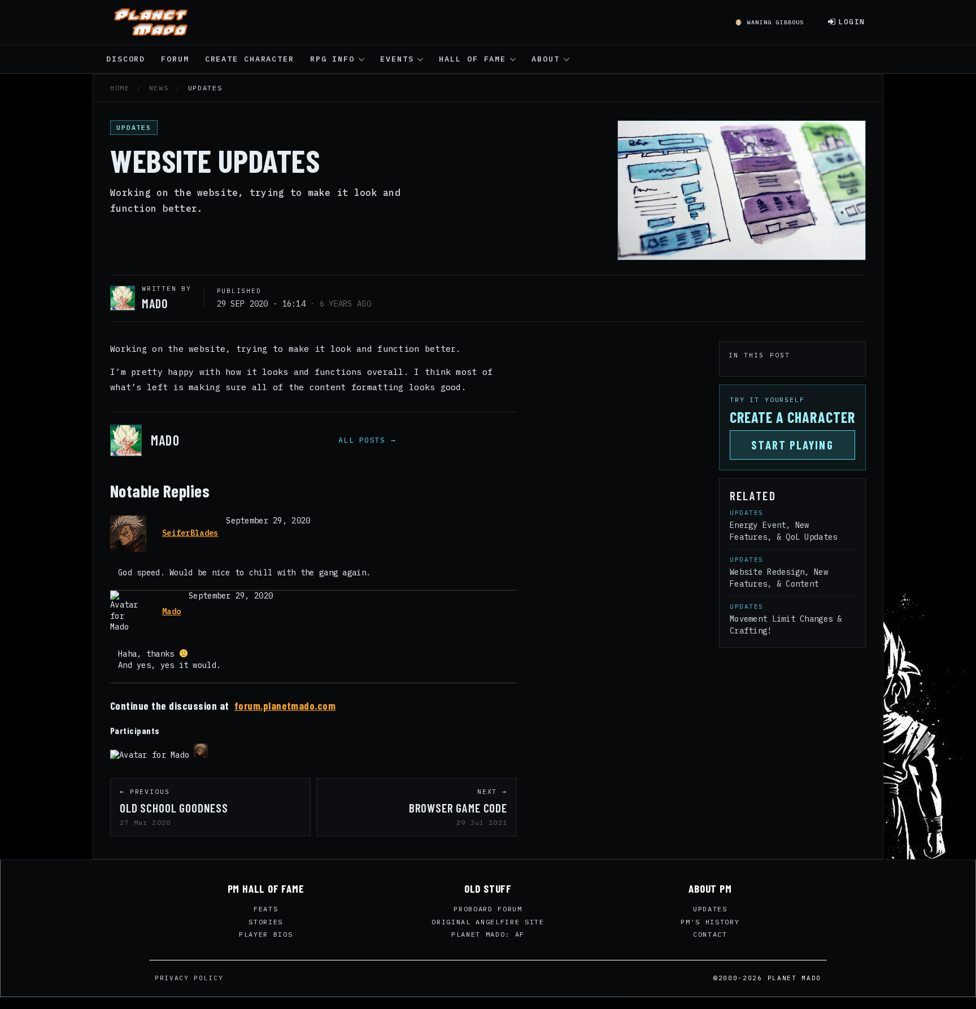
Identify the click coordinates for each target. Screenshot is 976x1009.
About (545, 59)
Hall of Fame (472, 59)
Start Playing (792, 445)
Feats (266, 909)
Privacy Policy (189, 978)
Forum (175, 59)
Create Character (249, 59)
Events (396, 59)
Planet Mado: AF (488, 934)
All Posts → (367, 440)
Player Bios (266, 934)
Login (851, 22)
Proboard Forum (488, 909)
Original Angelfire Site (488, 922)
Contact (710, 934)
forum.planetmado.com (285, 705)
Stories (266, 922)
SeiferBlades (190, 533)
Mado (171, 611)
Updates (710, 909)
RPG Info (332, 59)
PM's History (710, 922)
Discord (125, 59)
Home (120, 88)
